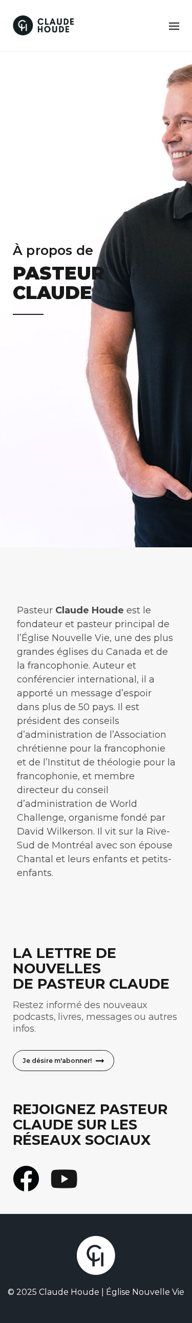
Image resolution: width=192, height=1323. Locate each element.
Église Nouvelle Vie (145, 1292)
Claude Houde (69, 1292)
